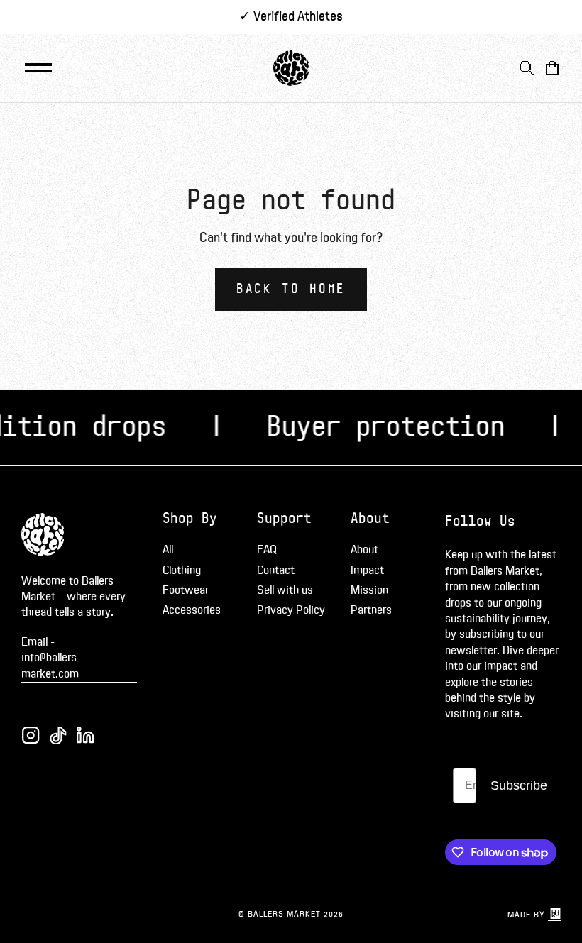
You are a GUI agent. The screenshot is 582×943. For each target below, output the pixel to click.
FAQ (267, 550)
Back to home (291, 289)
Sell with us (285, 590)
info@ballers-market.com (51, 665)
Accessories (192, 610)
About (364, 550)
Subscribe (518, 785)
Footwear (186, 590)
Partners (371, 610)
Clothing (182, 570)
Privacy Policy (291, 610)
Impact (367, 570)
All (168, 550)
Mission (369, 590)
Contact (276, 570)
